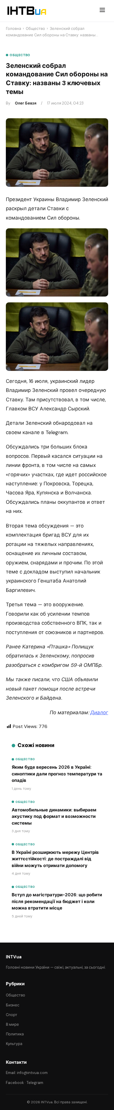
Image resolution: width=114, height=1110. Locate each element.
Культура (14, 1043)
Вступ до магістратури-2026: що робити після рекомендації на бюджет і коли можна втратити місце (57, 901)
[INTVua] (26, 10)
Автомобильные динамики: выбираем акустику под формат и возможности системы (54, 816)
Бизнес (12, 1005)
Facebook (15, 1082)
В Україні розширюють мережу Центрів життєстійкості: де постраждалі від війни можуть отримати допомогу (55, 859)
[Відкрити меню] (102, 11)
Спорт (11, 1014)
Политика (15, 1034)
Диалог (99, 712)
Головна (13, 28)
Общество (35, 28)
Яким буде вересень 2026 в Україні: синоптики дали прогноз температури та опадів (57, 773)
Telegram (35, 1082)
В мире (12, 1024)
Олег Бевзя (25, 103)
